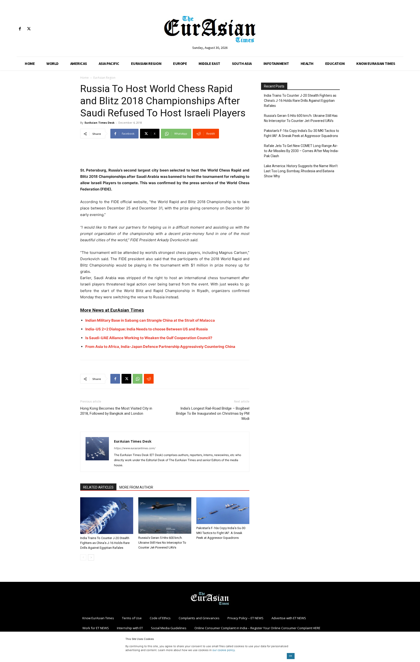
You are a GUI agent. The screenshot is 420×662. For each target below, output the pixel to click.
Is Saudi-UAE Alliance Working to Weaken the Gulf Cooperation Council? (148, 337)
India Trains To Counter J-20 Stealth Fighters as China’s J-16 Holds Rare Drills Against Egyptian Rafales (105, 543)
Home (84, 78)
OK (290, 655)
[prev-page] (83, 557)
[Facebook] (20, 29)
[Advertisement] (165, 154)
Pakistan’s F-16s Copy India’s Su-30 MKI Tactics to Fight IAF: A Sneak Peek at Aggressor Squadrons (220, 533)
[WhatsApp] (137, 379)
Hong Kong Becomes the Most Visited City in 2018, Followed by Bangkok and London (116, 411)
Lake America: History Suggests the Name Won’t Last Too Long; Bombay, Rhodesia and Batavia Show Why (301, 171)
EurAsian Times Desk (99, 122)
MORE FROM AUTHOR (136, 487)
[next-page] (91, 557)
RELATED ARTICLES (98, 487)
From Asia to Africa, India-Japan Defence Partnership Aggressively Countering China (160, 346)
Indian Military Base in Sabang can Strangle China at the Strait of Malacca (150, 320)
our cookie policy (223, 650)
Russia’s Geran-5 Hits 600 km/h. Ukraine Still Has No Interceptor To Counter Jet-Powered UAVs (162, 542)
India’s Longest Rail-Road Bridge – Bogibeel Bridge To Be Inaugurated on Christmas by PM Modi (212, 413)
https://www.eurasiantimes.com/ (134, 448)
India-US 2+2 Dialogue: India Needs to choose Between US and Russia (146, 329)
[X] (29, 29)
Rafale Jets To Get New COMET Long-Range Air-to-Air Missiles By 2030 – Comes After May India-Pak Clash (301, 151)
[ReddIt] (149, 379)
